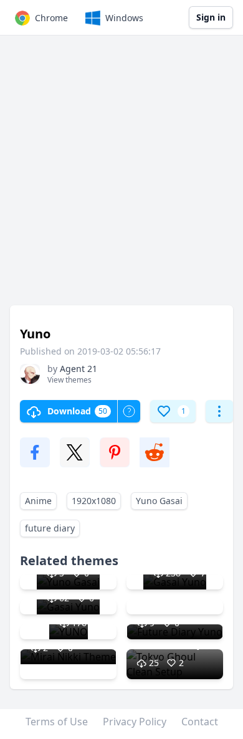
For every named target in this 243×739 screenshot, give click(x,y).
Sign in (211, 17)
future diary (50, 528)
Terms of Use (57, 721)
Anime (38, 501)
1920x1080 (94, 501)
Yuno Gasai (159, 501)
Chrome (51, 18)
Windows (124, 18)
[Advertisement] (121, 176)
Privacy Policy (134, 721)
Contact (199, 721)
